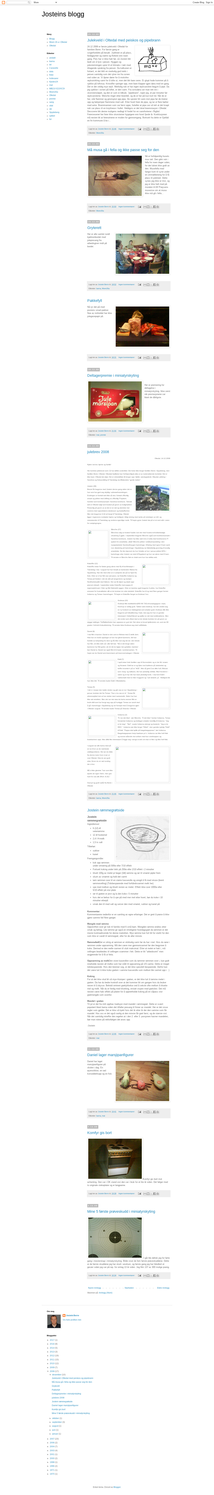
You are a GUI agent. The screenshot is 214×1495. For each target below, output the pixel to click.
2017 (52, 1340)
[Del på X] (151, 129)
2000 (52, 1458)
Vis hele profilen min (72, 1320)
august (55, 1426)
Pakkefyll (94, 300)
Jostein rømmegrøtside (105, 810)
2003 (52, 1450)
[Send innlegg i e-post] (139, 129)
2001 (52, 1454)
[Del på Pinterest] (157, 129)
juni (54, 1430)
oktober (56, 1418)
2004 (52, 1446)
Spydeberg (54, 112)
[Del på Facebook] (154, 129)
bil (50, 65)
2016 (52, 1344)
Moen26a (100, 133)
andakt (52, 58)
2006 (52, 1443)
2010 (52, 1363)
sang (51, 102)
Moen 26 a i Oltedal (58, 42)
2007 (52, 1439)
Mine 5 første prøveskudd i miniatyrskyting (121, 1211)
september (57, 1422)
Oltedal (52, 45)
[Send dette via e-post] (145, 129)
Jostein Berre (72, 1315)
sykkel (52, 116)
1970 (52, 1474)
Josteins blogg (63, 14)
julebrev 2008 (98, 452)
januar (55, 1434)
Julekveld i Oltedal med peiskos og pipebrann (123, 40)
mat (97, 435)
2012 (52, 1355)
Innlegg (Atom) (105, 1293)
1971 (52, 1470)
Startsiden (129, 1288)
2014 (52, 1348)
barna (98, 288)
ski (50, 109)
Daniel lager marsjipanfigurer (110, 1055)
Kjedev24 (53, 82)
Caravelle (53, 68)
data (51, 71)
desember (57, 1374)
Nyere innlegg (94, 1288)
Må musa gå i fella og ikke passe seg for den (123, 150)
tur (50, 119)
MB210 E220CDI (57, 88)
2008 (52, 1371)
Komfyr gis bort (99, 1133)
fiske (51, 75)
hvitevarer (53, 78)
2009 (52, 1367)
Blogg (52, 39)
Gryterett (94, 228)
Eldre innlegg (163, 1288)
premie (103, 435)
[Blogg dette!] (148, 129)
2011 (52, 1359)
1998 (52, 1462)
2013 (52, 1352)
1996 (52, 1466)
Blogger (117, 1487)
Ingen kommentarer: (127, 129)
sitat (51, 105)
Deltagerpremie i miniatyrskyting (113, 375)
